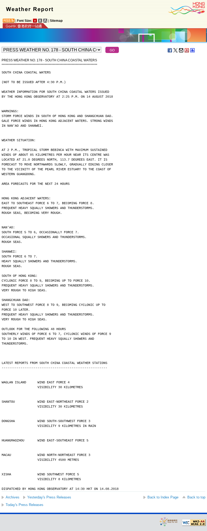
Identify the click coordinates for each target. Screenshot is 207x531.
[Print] (192, 50)
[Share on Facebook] (170, 50)
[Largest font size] (45, 21)
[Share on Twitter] (175, 50)
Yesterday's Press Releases (49, 497)
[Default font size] (35, 21)
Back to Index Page (162, 497)
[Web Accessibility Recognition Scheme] (168, 521)
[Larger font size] (40, 21)
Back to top (196, 497)
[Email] (181, 50)
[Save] (187, 50)
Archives (12, 497)
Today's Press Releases (24, 505)
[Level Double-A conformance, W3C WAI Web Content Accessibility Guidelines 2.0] (194, 522)
